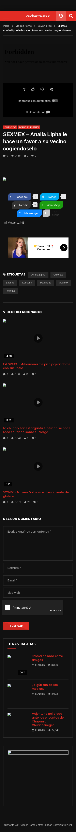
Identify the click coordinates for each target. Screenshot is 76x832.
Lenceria (27, 282)
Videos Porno (24, 26)
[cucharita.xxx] (38, 16)
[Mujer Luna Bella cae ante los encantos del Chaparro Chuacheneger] (17, 723)
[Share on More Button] (46, 213)
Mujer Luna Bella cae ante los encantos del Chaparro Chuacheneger (48, 719)
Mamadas (45, 282)
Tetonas (10, 290)
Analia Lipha (38, 274)
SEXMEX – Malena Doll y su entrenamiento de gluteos (36, 494)
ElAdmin (40, 665)
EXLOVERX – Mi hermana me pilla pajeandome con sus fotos (36, 366)
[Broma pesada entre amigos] (17, 665)
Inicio (6, 26)
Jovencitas (45, 26)
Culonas (58, 274)
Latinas (10, 282)
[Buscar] (71, 16)
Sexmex (63, 282)
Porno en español (29, 127)
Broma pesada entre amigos (47, 658)
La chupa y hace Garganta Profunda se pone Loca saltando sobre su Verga (36, 430)
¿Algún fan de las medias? (45, 687)
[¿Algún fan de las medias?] (17, 694)
